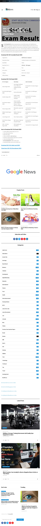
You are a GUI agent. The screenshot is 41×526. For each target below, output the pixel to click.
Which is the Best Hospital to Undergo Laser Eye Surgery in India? (9, 228)
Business (4, 427)
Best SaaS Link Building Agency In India (8, 386)
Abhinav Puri (6, 36)
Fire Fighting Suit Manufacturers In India (8, 391)
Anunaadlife (10, 514)
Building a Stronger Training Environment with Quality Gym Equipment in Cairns (8, 494)
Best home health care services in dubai (8, 382)
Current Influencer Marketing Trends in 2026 (15, 1)
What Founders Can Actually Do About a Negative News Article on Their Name (10, 502)
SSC (4, 19)
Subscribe (20, 519)
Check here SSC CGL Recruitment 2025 (11, 148)
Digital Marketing (6, 466)
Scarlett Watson (6, 436)
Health (23, 500)
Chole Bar (5, 475)
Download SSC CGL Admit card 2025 (10, 145)
